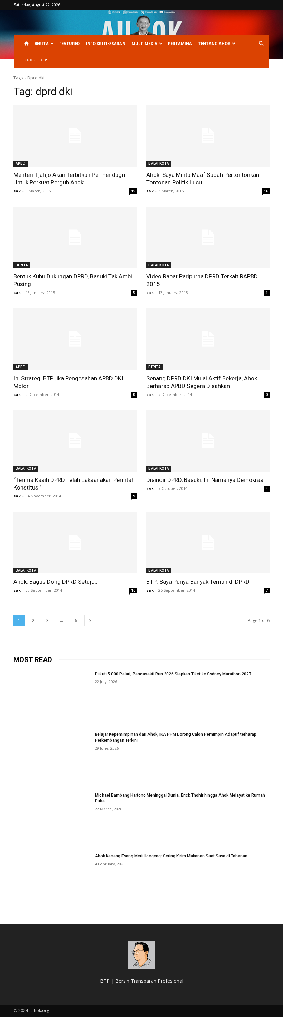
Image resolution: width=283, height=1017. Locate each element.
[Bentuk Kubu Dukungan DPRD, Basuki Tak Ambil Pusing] (75, 237)
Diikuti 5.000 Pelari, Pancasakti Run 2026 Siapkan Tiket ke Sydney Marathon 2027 (173, 674)
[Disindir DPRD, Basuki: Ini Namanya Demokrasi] (208, 441)
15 (133, 191)
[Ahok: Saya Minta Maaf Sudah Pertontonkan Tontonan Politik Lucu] (208, 136)
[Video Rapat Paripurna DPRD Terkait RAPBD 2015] (208, 237)
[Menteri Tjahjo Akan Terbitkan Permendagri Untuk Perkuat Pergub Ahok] (75, 136)
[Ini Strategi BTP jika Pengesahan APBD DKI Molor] (75, 339)
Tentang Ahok (214, 43)
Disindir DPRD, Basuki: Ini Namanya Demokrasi (205, 479)
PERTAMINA (180, 43)
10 (133, 590)
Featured (69, 43)
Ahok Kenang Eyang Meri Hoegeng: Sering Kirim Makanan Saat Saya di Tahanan (171, 856)
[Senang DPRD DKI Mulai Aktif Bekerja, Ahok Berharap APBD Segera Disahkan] (208, 339)
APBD (21, 163)
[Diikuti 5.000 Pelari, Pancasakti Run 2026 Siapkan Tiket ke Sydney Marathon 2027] (51, 698)
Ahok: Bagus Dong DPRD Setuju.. (55, 581)
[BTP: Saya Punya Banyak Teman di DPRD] (208, 542)
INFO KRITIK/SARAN (105, 43)
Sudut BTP (35, 60)
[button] (261, 43)
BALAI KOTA (158, 163)
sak (17, 190)
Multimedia (144, 43)
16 (266, 191)
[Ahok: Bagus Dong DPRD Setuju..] (75, 542)
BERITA (42, 43)
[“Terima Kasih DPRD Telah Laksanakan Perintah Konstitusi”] (75, 441)
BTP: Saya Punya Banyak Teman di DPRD (198, 581)
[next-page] (90, 620)
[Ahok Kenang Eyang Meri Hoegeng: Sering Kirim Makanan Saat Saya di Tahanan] (51, 880)
